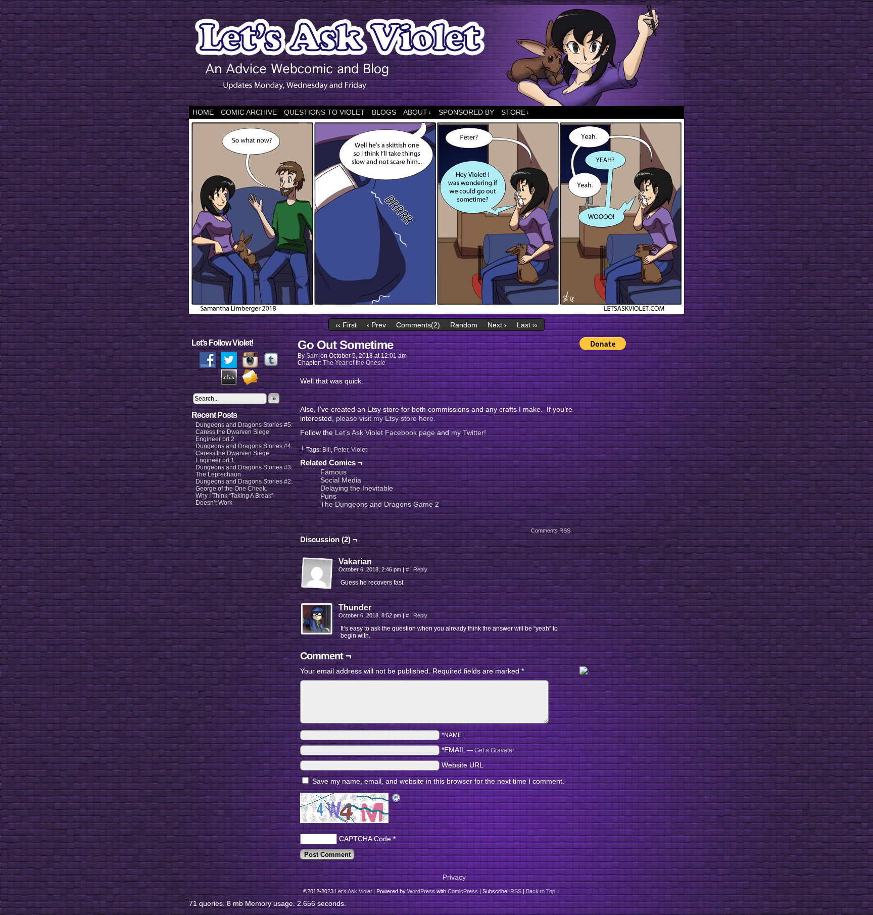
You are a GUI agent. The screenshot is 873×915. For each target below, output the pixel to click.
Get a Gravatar (494, 750)
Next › (497, 325)
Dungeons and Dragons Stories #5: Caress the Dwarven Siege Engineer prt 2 (244, 432)
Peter (341, 449)
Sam (312, 355)
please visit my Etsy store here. (385, 418)
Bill (326, 449)
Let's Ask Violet (353, 891)
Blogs (384, 112)
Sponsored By (466, 112)
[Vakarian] (317, 573)
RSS (515, 891)
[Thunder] (317, 619)
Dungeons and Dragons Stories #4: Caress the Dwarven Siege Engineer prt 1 (244, 453)
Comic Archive (249, 112)
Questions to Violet (324, 112)
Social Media (340, 480)
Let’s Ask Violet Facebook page (385, 432)
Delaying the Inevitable (356, 488)
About (417, 112)
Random (463, 325)
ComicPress (463, 891)
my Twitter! (468, 432)
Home (203, 112)
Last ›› (527, 325)
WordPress (421, 891)
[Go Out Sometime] (436, 311)
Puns (328, 496)
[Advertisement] (619, 508)
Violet (359, 449)
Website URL (462, 765)
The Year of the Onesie (354, 362)
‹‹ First (346, 325)
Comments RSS (550, 530)
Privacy (454, 877)
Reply (420, 569)
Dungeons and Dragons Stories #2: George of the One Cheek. (244, 485)
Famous (333, 472)
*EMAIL (478, 750)
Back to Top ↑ (543, 891)
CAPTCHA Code (365, 839)
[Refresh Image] (396, 799)
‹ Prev (376, 325)
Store (515, 112)
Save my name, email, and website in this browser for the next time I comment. (438, 781)
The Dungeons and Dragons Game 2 (379, 504)
